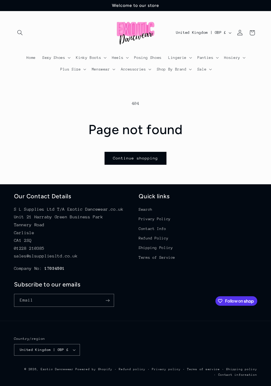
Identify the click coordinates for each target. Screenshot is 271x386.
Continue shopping (135, 158)
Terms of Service (157, 257)
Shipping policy (241, 369)
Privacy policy (166, 369)
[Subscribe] (107, 300)
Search (145, 209)
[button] (20, 33)
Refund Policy (153, 238)
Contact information (237, 374)
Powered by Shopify (93, 369)
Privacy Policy (155, 219)
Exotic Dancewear (57, 369)
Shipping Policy (156, 248)
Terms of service (203, 369)
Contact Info (152, 229)
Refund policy (132, 369)
